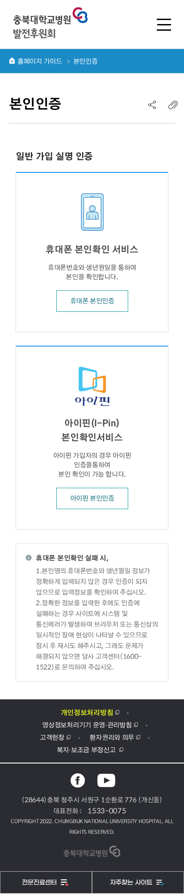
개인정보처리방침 (87, 712)
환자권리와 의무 (111, 737)
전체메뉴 (164, 24)
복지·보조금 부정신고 (87, 750)
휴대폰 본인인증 (92, 301)
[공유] (152, 105)
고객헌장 (52, 737)
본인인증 (85, 61)
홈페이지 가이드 (39, 61)
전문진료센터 (40, 882)
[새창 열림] (78, 780)
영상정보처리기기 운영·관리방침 (86, 725)
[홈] (12, 60)
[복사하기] (173, 105)
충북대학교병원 (51, 23)
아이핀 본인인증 (92, 498)
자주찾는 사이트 (132, 882)
